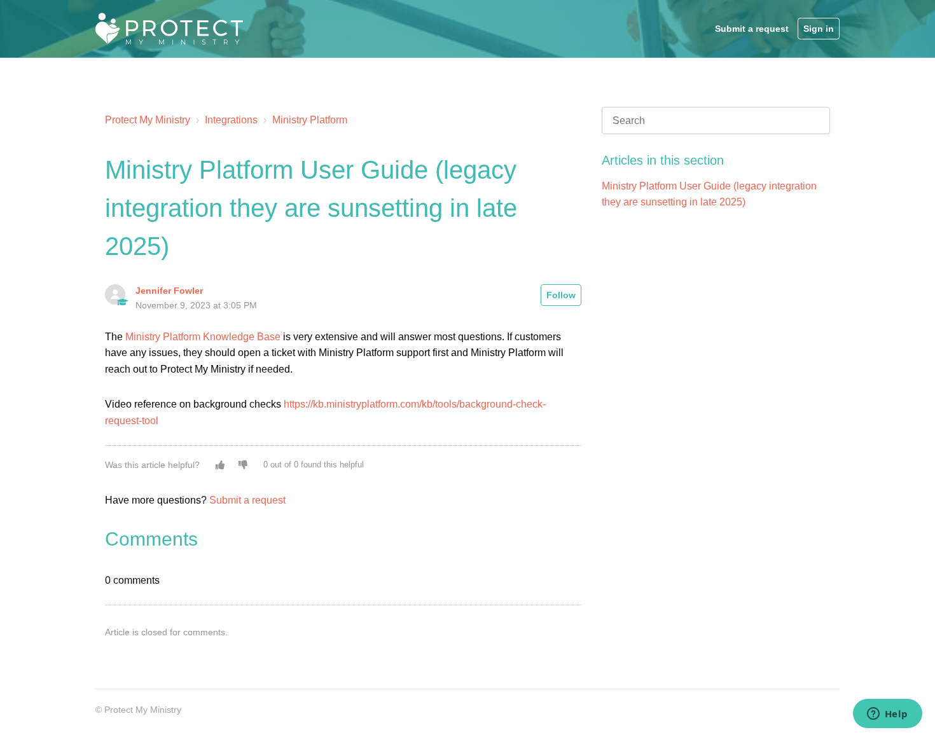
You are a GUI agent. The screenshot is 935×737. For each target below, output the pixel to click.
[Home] (169, 29)
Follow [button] (561, 295)
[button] (220, 465)
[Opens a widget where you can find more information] (887, 715)
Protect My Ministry (149, 119)
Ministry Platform (309, 119)
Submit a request (752, 29)
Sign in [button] (818, 29)
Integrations (231, 119)
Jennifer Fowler (169, 291)
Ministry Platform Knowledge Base (202, 336)
